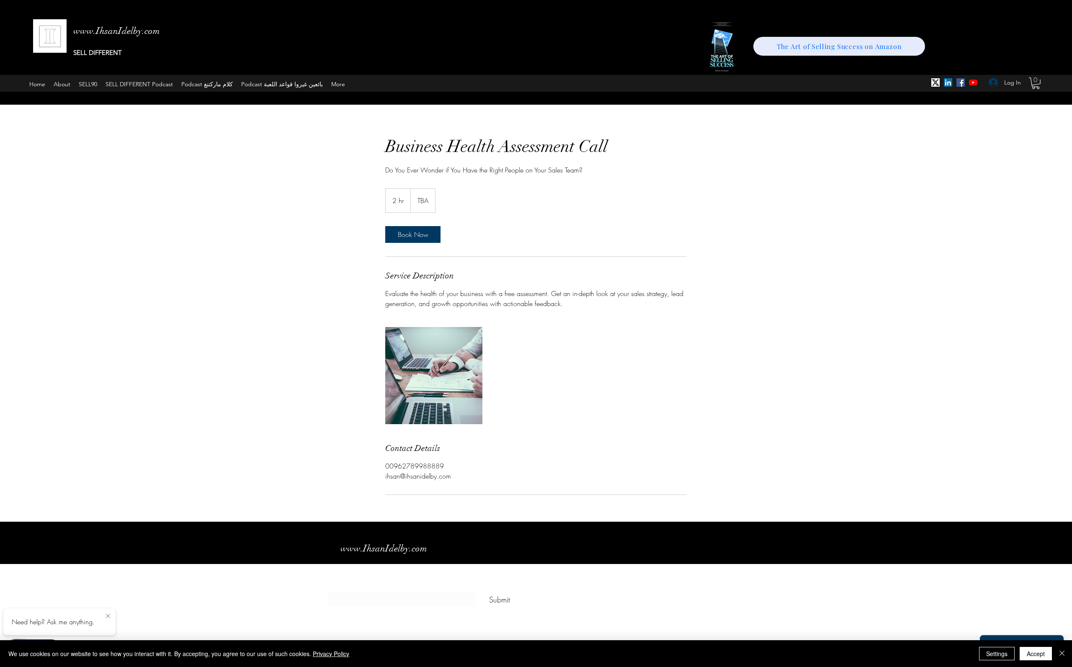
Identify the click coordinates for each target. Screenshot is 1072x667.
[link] (413, 234)
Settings (997, 653)
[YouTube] (973, 82)
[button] (1036, 83)
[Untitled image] (433, 375)
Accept (1036, 653)
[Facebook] (960, 82)
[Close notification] (108, 616)
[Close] (1062, 653)
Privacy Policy (331, 653)
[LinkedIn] (948, 82)
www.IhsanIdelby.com (383, 548)
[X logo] (935, 82)
